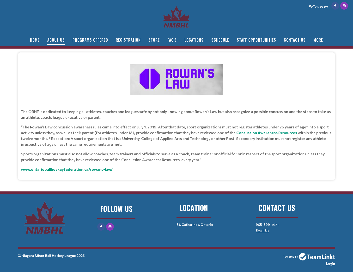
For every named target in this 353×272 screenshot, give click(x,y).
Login (330, 263)
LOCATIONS (194, 40)
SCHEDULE (220, 40)
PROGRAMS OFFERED (90, 40)
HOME (35, 40)
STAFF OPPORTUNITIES (256, 40)
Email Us (262, 230)
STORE (154, 40)
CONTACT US (295, 40)
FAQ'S (172, 40)
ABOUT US (56, 40)
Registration (128, 40)
